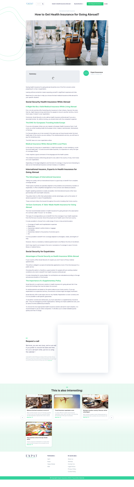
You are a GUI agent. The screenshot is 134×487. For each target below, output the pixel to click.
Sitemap (70, 461)
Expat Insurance (69, 396)
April (48, 459)
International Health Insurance (67, 11)
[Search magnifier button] (43, 4)
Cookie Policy (72, 471)
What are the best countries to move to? (38, 410)
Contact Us (71, 464)
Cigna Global (51, 464)
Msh (48, 466)
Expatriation (40, 396)
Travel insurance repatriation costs (64, 410)
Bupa (48, 461)
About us (70, 459)
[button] (95, 3)
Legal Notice (71, 466)
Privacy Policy (50, 360)
